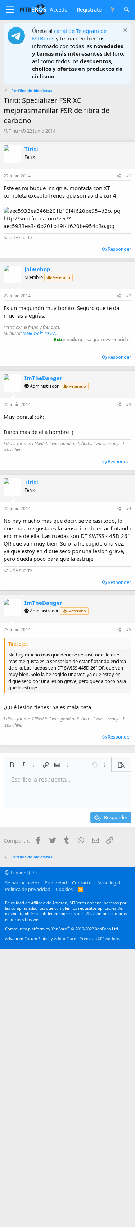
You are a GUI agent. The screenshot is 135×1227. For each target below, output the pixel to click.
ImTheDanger (43, 378)
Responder (119, 249)
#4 (128, 508)
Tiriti (13, 131)
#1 (128, 176)
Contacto (82, 882)
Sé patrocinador (22, 882)
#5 (128, 630)
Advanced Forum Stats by (62, 938)
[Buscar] (127, 9)
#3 (128, 404)
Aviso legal (108, 882)
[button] (9, 10)
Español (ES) (23, 872)
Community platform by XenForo (62, 928)
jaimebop (37, 269)
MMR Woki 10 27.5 (41, 333)
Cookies (64, 889)
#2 (128, 296)
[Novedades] (112, 9)
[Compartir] (118, 176)
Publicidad (56, 882)
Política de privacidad (27, 889)
